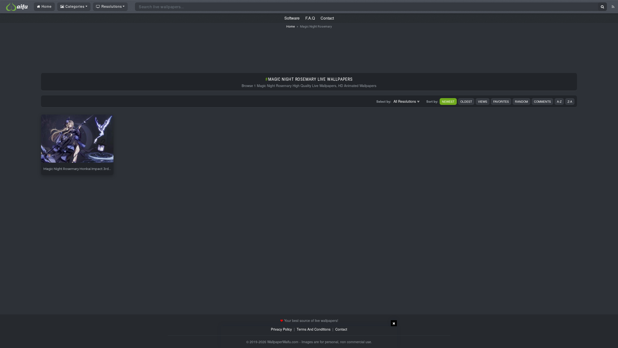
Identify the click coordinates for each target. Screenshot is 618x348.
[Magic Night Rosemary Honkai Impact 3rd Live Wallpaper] (77, 139)
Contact (327, 18)
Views (482, 101)
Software (292, 18)
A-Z (559, 101)
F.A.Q (310, 18)
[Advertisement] (309, 48)
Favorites (501, 101)
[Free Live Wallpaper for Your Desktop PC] (17, 6)
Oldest (466, 101)
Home (46, 6)
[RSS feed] (613, 6)
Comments (542, 101)
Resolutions (111, 6)
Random (521, 101)
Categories (74, 6)
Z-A (570, 101)
